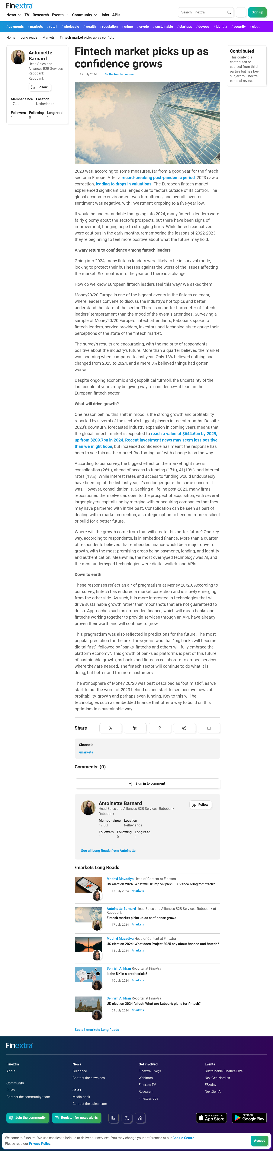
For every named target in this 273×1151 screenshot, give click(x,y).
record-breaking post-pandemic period (158, 177)
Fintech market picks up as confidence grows (141, 918)
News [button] (11, 15)
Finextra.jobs (148, 1098)
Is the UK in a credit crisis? (127, 974)
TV (27, 15)
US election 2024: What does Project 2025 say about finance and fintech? (163, 944)
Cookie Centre (183, 1138)
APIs (116, 15)
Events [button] (58, 15)
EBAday (210, 1085)
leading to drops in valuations (123, 183)
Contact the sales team (90, 1104)
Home (10, 37)
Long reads (28, 37)
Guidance (80, 1071)
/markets (86, 752)
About (10, 1071)
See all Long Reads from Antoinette (108, 851)
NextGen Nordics (217, 1078)
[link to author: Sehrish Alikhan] (97, 985)
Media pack (81, 1097)
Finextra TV (147, 1085)
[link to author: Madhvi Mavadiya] (97, 895)
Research (41, 15)
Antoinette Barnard (40, 56)
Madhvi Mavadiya (120, 879)
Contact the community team (28, 1097)
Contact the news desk (89, 1078)
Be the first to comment (120, 74)
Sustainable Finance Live (224, 1071)
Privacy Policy (39, 1144)
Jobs (105, 15)
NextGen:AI (213, 1092)
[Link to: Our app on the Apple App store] (211, 1118)
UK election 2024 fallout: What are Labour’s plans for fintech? (154, 1004)
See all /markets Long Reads (97, 1030)
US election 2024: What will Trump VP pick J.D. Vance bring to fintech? (161, 884)
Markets (48, 37)
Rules (10, 1090)
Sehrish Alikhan (119, 968)
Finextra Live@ (150, 1071)
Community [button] (82, 15)
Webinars (146, 1078)
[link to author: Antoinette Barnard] (18, 57)
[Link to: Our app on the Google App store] (249, 1118)
